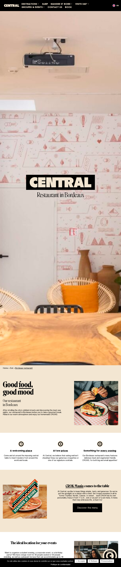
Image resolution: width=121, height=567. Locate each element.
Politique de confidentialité (60, 564)
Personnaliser (107, 561)
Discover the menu (87, 507)
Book (68, 7)
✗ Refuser (93, 561)
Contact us (55, 7)
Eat (11, 368)
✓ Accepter (80, 561)
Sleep (45, 4)
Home (5, 368)
